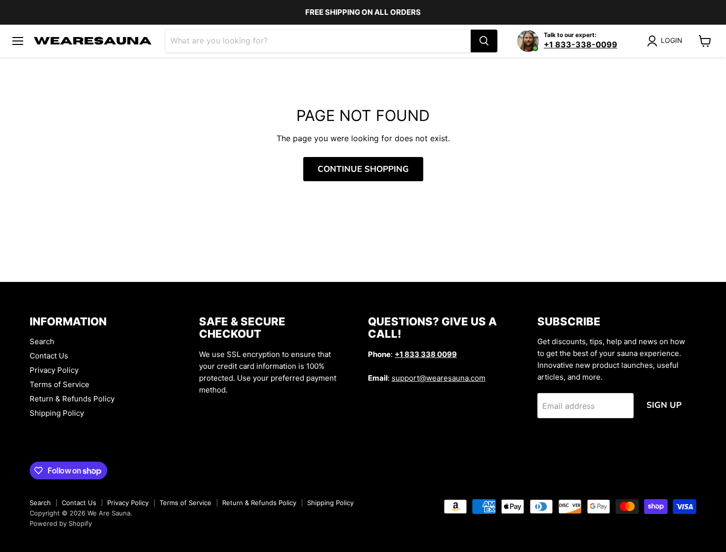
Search (42, 341)
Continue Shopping (363, 169)
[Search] (484, 41)
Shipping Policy (57, 413)
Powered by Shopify (61, 523)
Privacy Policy (54, 370)
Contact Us (49, 355)
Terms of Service (59, 384)
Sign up (664, 405)
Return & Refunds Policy (72, 398)
